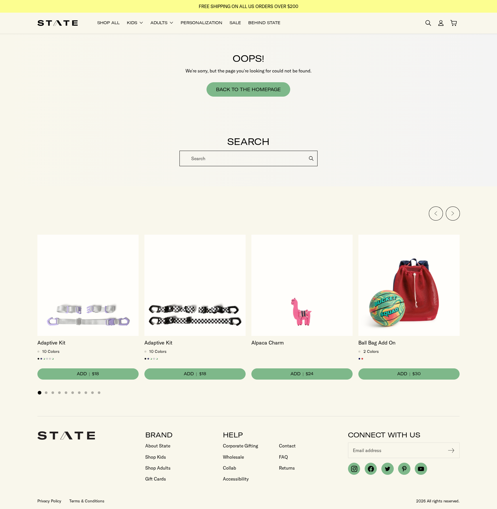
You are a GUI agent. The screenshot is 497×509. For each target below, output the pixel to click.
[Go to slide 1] (39, 392)
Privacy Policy (49, 501)
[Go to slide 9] (92, 392)
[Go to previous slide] (436, 213)
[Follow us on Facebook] (371, 469)
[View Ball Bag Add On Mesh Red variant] (362, 359)
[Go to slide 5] (66, 392)
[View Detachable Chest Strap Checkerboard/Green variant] (44, 359)
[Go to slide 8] (86, 392)
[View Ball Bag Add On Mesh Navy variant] (359, 359)
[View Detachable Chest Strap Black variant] (38, 359)
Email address (367, 450)
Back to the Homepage (248, 89)
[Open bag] (453, 23)
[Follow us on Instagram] (354, 469)
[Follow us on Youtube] (421, 469)
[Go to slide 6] (72, 392)
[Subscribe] (451, 450)
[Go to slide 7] (79, 392)
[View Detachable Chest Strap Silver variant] (47, 359)
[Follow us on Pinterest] (404, 469)
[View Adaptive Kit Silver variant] (50, 359)
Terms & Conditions (86, 501)
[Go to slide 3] (52, 392)
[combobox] (248, 158)
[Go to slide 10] (99, 392)
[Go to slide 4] (59, 392)
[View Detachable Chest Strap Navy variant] (41, 359)
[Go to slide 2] (46, 392)
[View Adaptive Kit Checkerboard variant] (53, 359)
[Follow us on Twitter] (387, 469)
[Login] (441, 23)
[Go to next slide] (453, 213)
